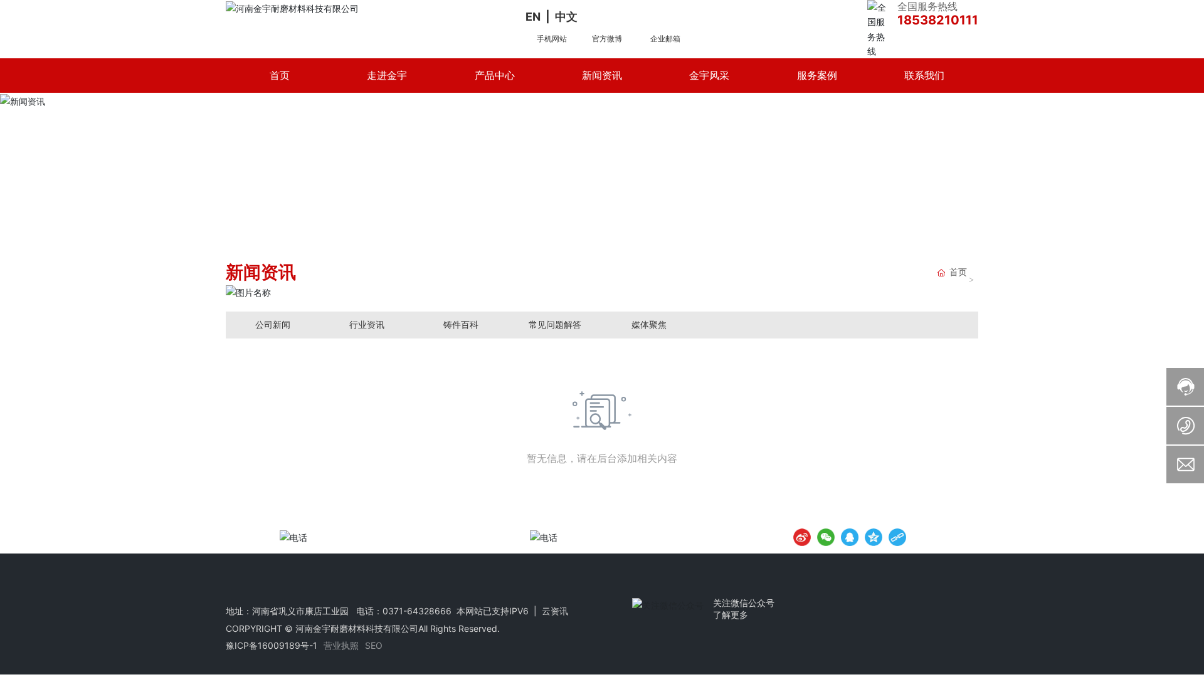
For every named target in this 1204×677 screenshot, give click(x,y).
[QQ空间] (873, 537)
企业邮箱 (665, 38)
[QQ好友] (849, 537)
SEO (374, 645)
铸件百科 (460, 324)
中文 (566, 16)
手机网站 (552, 38)
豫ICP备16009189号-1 (271, 645)
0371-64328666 (417, 611)
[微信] (826, 537)
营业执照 (341, 645)
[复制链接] (897, 537)
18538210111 (937, 20)
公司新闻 (272, 324)
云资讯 (555, 611)
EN (533, 16)
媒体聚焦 (649, 324)
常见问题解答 (555, 324)
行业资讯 (366, 324)
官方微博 (607, 38)
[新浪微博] (802, 537)
